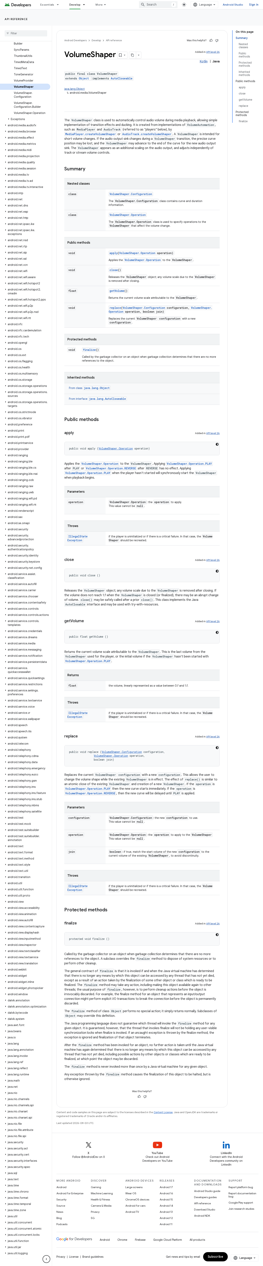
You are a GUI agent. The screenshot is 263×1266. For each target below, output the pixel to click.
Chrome (122, 1240)
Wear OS (130, 1193)
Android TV (132, 1212)
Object (84, 78)
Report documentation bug (242, 1195)
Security (61, 1199)
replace (115, 308)
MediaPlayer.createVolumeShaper (90, 134)
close (114, 270)
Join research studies (241, 1208)
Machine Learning (102, 1193)
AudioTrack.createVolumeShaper (146, 134)
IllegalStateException (77, 538)
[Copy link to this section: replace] (81, 736)
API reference (16, 19)
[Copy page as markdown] (132, 55)
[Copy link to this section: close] (78, 560)
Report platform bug (241, 1187)
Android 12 (166, 1218)
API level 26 (213, 52)
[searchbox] (26, 33)
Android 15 (166, 1199)
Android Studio (233, 4)
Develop (75, 4)
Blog (59, 1218)
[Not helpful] (217, 40)
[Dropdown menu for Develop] (85, 4)
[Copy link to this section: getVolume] (88, 621)
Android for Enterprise (69, 1193)
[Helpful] (211, 40)
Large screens (133, 1187)
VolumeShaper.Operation (128, 215)
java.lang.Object (74, 89)
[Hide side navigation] (46, 1259)
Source (60, 1205)
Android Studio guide (207, 1191)
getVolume (117, 291)
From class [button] (89, 388)
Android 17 (166, 1187)
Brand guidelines (92, 1256)
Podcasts (61, 1224)
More (99, 4)
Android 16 (166, 1193)
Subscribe (215, 1257)
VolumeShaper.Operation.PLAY (189, 463)
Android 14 (166, 1205)
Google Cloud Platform (167, 1240)
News (59, 1212)
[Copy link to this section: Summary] (89, 169)
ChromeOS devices (137, 1199)
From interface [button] (97, 399)
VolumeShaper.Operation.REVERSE (111, 468)
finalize (89, 350)
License (74, 1256)
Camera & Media (101, 1205)
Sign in (253, 4)
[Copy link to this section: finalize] (81, 923)
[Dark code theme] (217, 444)
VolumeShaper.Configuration (131, 194)
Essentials (47, 4)
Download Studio (204, 1209)
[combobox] (158, 4)
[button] (25, 119)
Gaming (96, 1187)
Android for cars (135, 1205)
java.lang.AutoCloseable (107, 399)
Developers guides (205, 1197)
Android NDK (202, 1215)
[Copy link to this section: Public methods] (102, 420)
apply (114, 253)
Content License (163, 1112)
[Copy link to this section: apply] (78, 433)
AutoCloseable (121, 78)
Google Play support (241, 1202)
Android (61, 1187)
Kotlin (204, 61)
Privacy (95, 1212)
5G (93, 1218)
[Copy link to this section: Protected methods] (111, 910)
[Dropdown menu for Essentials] (59, 4)
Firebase (140, 1240)
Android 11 (166, 1224)
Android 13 (166, 1212)
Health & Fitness (100, 1199)
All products (197, 1240)
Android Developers (75, 40)
